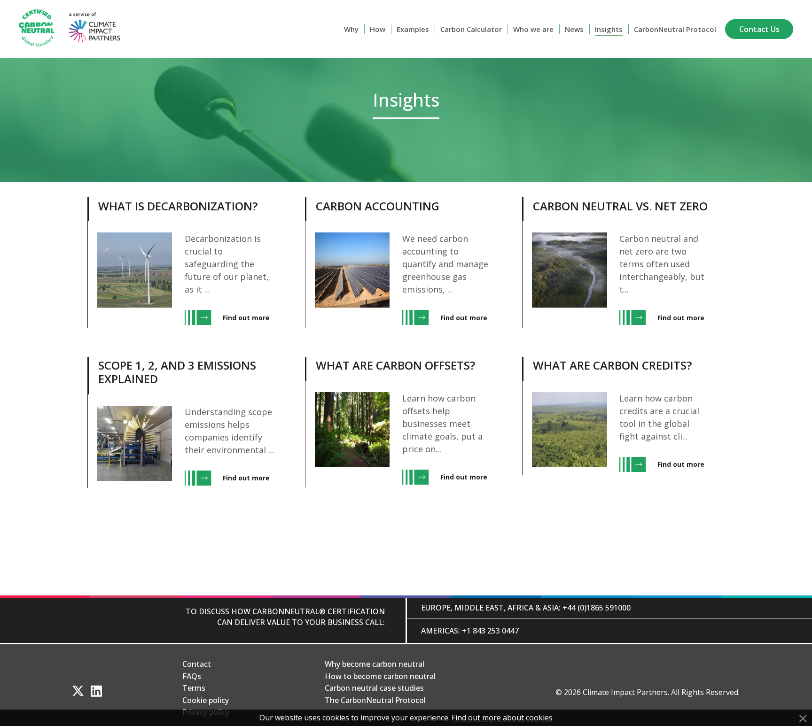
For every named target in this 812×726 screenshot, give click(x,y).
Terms (193, 688)
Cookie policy (205, 700)
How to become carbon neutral (380, 676)
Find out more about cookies (502, 717)
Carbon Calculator (471, 29)
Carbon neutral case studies (374, 688)
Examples (413, 29)
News (574, 29)
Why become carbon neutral (374, 664)
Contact (196, 664)
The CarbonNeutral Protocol (375, 700)
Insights (609, 29)
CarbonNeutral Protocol (675, 29)
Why (351, 29)
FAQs (191, 676)
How (377, 29)
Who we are (533, 29)
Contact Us (759, 29)
